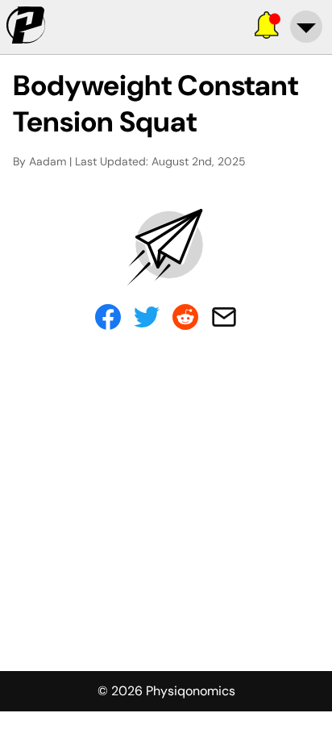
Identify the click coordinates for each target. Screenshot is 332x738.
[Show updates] (267, 26)
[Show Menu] (306, 26)
